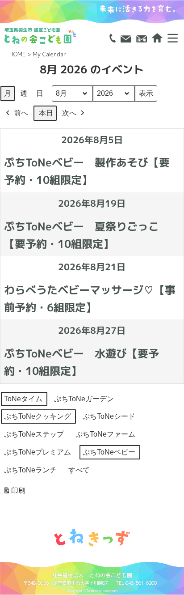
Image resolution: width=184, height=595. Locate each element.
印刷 (14, 492)
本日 (46, 113)
